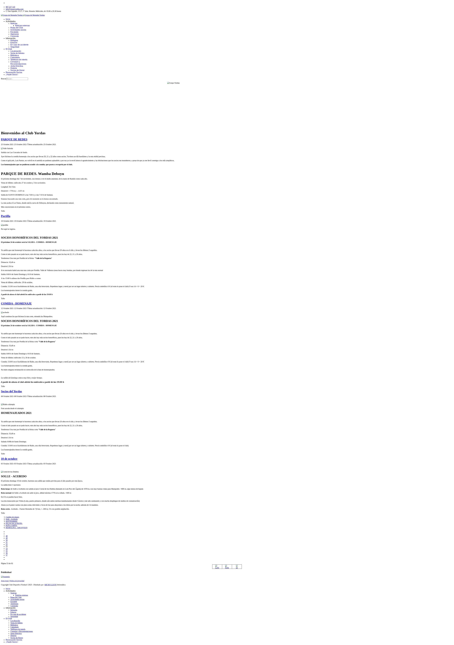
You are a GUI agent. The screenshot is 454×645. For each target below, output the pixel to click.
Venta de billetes (17, 53)
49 (7, 538)
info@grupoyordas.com (14, 9)
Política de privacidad (17, 581)
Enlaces (13, 43)
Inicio (8, 19)
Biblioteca (14, 55)
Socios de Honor (17, 70)
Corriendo (14, 36)
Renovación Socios (14, 72)
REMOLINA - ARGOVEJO (16, 528)
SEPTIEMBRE (11, 521)
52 (7, 544)
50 (7, 540)
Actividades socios (18, 30)
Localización (15, 51)
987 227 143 (10, 7)
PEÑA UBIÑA (11, 526)
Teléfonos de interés (18, 60)
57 (7, 555)
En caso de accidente (19, 45)
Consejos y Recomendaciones (18, 63)
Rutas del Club (16, 28)
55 (7, 551)
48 (7, 536)
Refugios (14, 40)
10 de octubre (9, 458)
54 (7, 549)
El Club (9, 49)
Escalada (14, 32)
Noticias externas (22, 26)
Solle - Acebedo (12, 519)
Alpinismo (14, 34)
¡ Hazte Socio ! (12, 75)
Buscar (3, 79)
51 (7, 542)
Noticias (13, 23)
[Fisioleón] (5, 577)
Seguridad (14, 47)
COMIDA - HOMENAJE (16, 303)
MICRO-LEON (50, 585)
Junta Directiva (16, 66)
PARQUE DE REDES (14, 139)
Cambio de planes (12, 517)
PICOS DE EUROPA (14, 523)
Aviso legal (5, 581)
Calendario (15, 58)
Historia (13, 68)
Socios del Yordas (11, 391)
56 (7, 553)
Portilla (5, 216)
